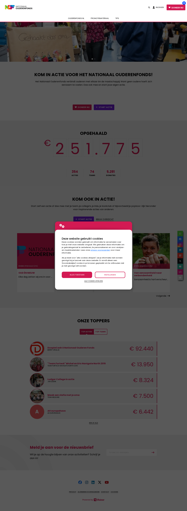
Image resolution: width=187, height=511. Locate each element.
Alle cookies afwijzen (93, 281)
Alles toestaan (77, 274)
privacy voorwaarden (100, 250)
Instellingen (110, 274)
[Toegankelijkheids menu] (184, 3)
